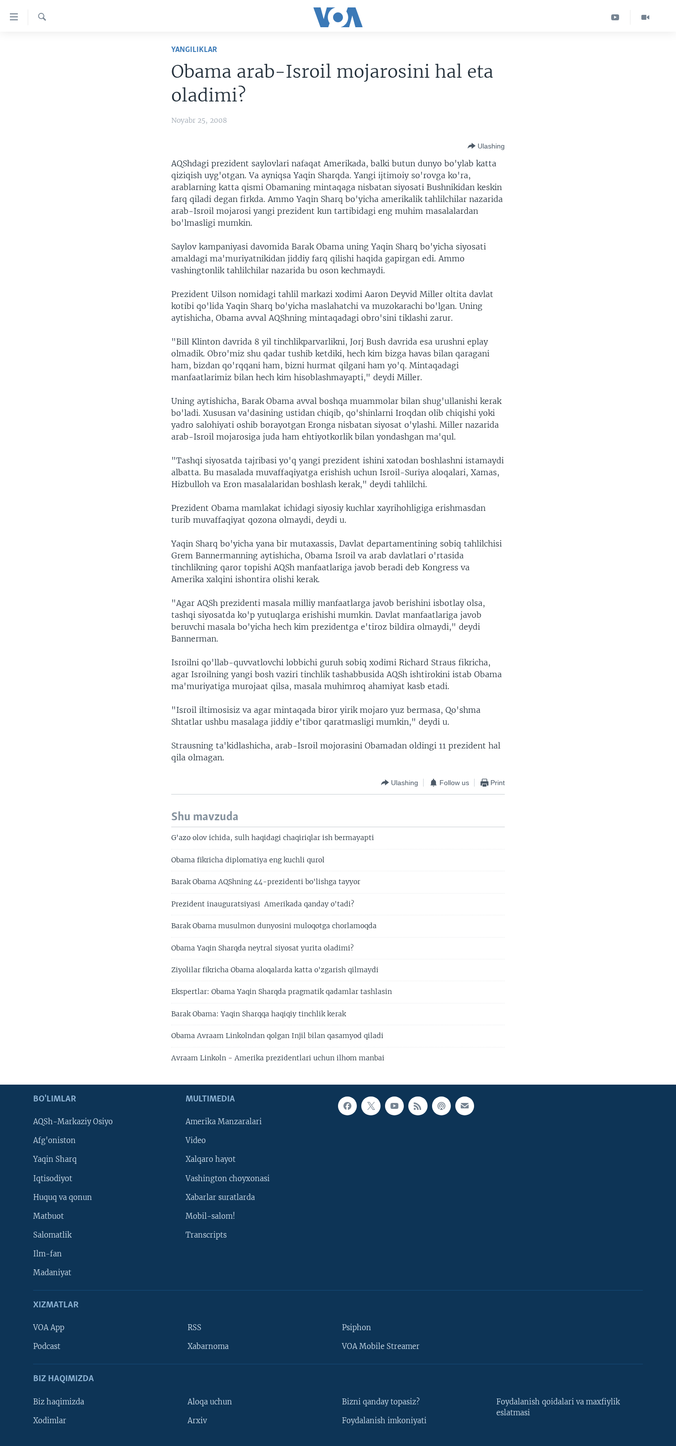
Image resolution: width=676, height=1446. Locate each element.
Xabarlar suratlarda (220, 1197)
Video (196, 1141)
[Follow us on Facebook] (347, 1106)
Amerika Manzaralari (224, 1121)
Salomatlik (52, 1235)
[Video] (645, 17)
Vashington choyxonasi (228, 1178)
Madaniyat (52, 1272)
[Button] (486, 146)
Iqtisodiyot (52, 1178)
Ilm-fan (47, 1253)
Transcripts (206, 1235)
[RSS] (417, 1106)
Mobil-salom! (210, 1216)
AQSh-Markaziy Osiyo (73, 1121)
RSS (194, 1327)
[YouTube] (615, 17)
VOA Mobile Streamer (381, 1346)
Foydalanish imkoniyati (384, 1420)
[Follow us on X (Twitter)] (370, 1106)
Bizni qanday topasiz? (381, 1401)
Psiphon (356, 1327)
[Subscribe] (464, 1106)
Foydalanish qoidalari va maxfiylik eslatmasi (558, 1407)
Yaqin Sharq (55, 1159)
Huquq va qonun (62, 1197)
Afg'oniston (54, 1141)
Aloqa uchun (210, 1401)
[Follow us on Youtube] (394, 1106)
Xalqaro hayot (211, 1159)
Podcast (46, 1346)
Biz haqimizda (58, 1401)
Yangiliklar (194, 50)
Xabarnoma (208, 1346)
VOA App (48, 1327)
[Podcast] (441, 1106)
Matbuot (48, 1216)
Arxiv (197, 1420)
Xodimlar (49, 1420)
